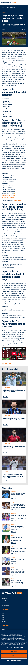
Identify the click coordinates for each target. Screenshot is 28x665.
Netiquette (3, 603)
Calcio (7, 7)
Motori (3, 619)
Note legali (4, 600)
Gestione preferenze (5, 605)
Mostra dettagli (18, 647)
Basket (3, 617)
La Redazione (4, 602)
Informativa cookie (5, 598)
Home (3, 7)
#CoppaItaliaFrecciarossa (8, 195)
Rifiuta (14, 656)
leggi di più (5, 396)
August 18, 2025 (18, 200)
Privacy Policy (4, 596)
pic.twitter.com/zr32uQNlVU (9, 197)
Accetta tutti (14, 651)
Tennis (3, 615)
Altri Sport (4, 621)
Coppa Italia (12, 7)
